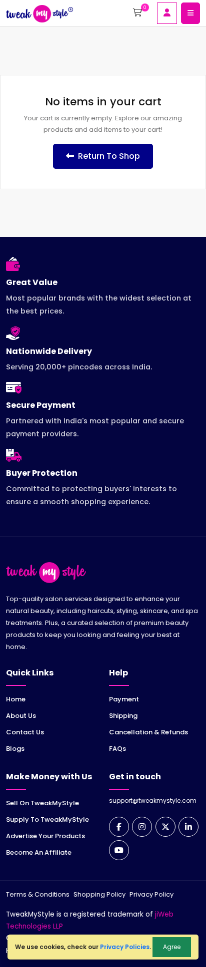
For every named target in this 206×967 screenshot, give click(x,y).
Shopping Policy (100, 894)
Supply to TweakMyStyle (47, 819)
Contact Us (25, 732)
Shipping (123, 715)
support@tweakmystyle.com (152, 800)
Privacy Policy (152, 894)
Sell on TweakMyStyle (42, 803)
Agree (171, 947)
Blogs (15, 748)
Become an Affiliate (39, 852)
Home (16, 699)
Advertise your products (45, 836)
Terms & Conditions (38, 894)
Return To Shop (109, 156)
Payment (124, 699)
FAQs (117, 748)
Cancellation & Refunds (148, 732)
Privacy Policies (125, 947)
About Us (21, 715)
